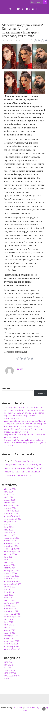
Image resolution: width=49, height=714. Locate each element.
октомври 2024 (12, 549)
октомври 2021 (11, 646)
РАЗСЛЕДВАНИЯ (12, 676)
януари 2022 (10, 638)
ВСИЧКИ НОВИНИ (24, 9)
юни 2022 (9, 625)
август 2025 (10, 522)
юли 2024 (8, 557)
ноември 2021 (11, 644)
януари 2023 (10, 606)
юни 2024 (9, 560)
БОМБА (17, 41)
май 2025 (8, 530)
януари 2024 (10, 573)
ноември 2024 (11, 546)
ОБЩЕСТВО (10, 673)
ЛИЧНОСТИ (9, 670)
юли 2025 (8, 524)
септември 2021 (12, 649)
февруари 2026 (11, 505)
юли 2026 (8, 492)
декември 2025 (11, 511)
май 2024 (8, 562)
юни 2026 (9, 494)
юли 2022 (8, 622)
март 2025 (9, 535)
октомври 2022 (12, 614)
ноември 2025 (11, 513)
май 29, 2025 (7, 41)
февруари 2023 (11, 603)
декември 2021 (11, 641)
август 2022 (10, 619)
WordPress (18, 708)
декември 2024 (11, 543)
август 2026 (10, 489)
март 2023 (9, 600)
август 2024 (10, 554)
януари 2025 (10, 541)
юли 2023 (8, 589)
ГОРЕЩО (8, 665)
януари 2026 (10, 508)
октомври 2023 (12, 581)
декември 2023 (11, 576)
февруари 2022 (11, 636)
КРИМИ (8, 668)
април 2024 (9, 565)
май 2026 (8, 497)
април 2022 (9, 630)
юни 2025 (9, 527)
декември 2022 (11, 608)
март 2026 (9, 503)
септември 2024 (12, 551)
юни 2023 (9, 592)
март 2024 (9, 568)
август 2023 (10, 587)
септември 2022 (12, 617)
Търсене (6, 388)
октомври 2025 (12, 516)
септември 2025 (12, 519)
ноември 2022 (11, 611)
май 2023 (8, 595)
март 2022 (9, 633)
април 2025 (9, 532)
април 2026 (9, 500)
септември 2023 (12, 584)
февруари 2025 (11, 538)
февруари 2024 (11, 570)
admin (20, 369)
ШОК (6, 678)
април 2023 (9, 598)
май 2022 (8, 627)
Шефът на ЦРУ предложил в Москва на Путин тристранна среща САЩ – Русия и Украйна (25, 443)
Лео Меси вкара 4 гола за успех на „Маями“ (24, 421)
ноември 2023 (11, 579)
